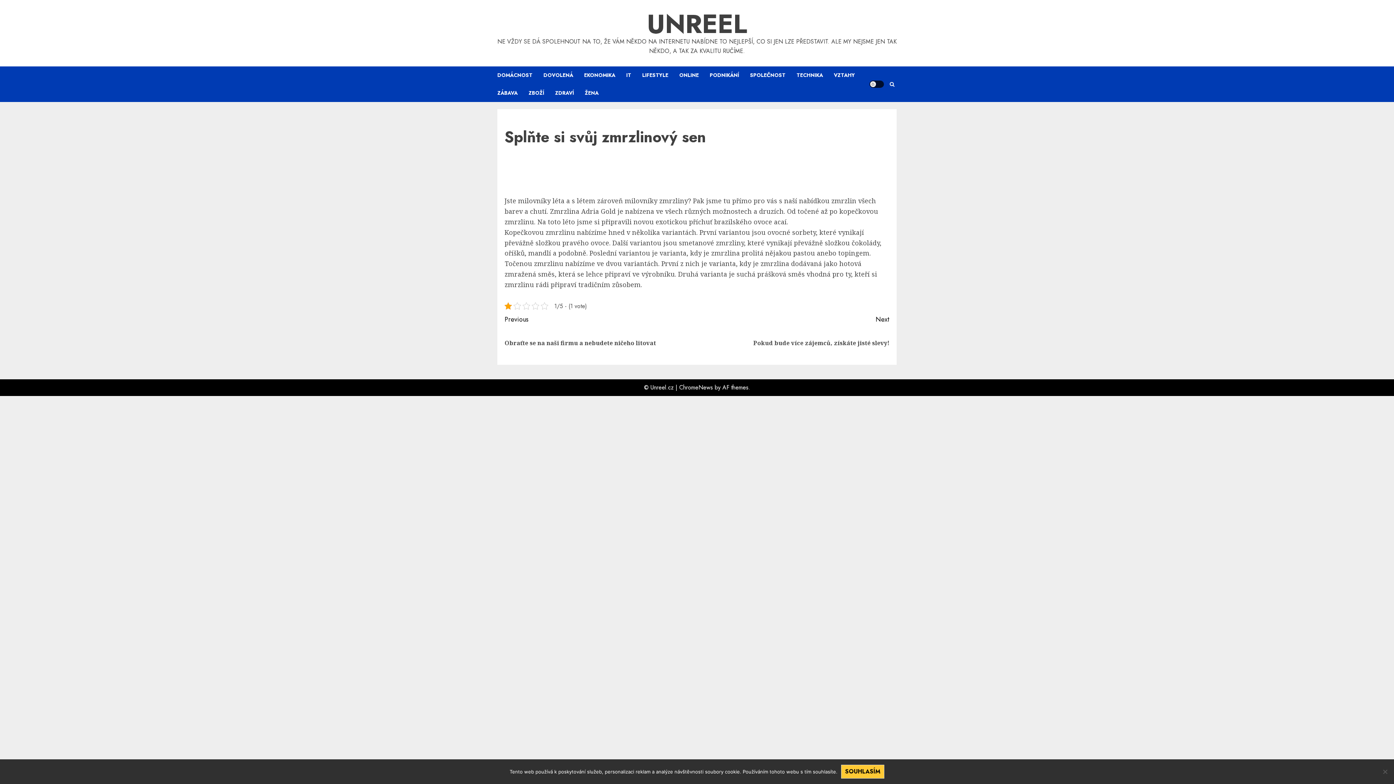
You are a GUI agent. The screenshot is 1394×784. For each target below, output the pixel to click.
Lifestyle (655, 75)
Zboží (536, 93)
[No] (1385, 771)
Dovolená (558, 75)
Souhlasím (862, 771)
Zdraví (564, 93)
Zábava (507, 93)
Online (689, 75)
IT (628, 75)
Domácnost (515, 75)
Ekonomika (599, 75)
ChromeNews (696, 387)
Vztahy (844, 75)
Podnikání (724, 75)
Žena (592, 93)
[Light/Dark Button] (876, 84)
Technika (809, 75)
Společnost (768, 75)
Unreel (697, 24)
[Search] (892, 84)
